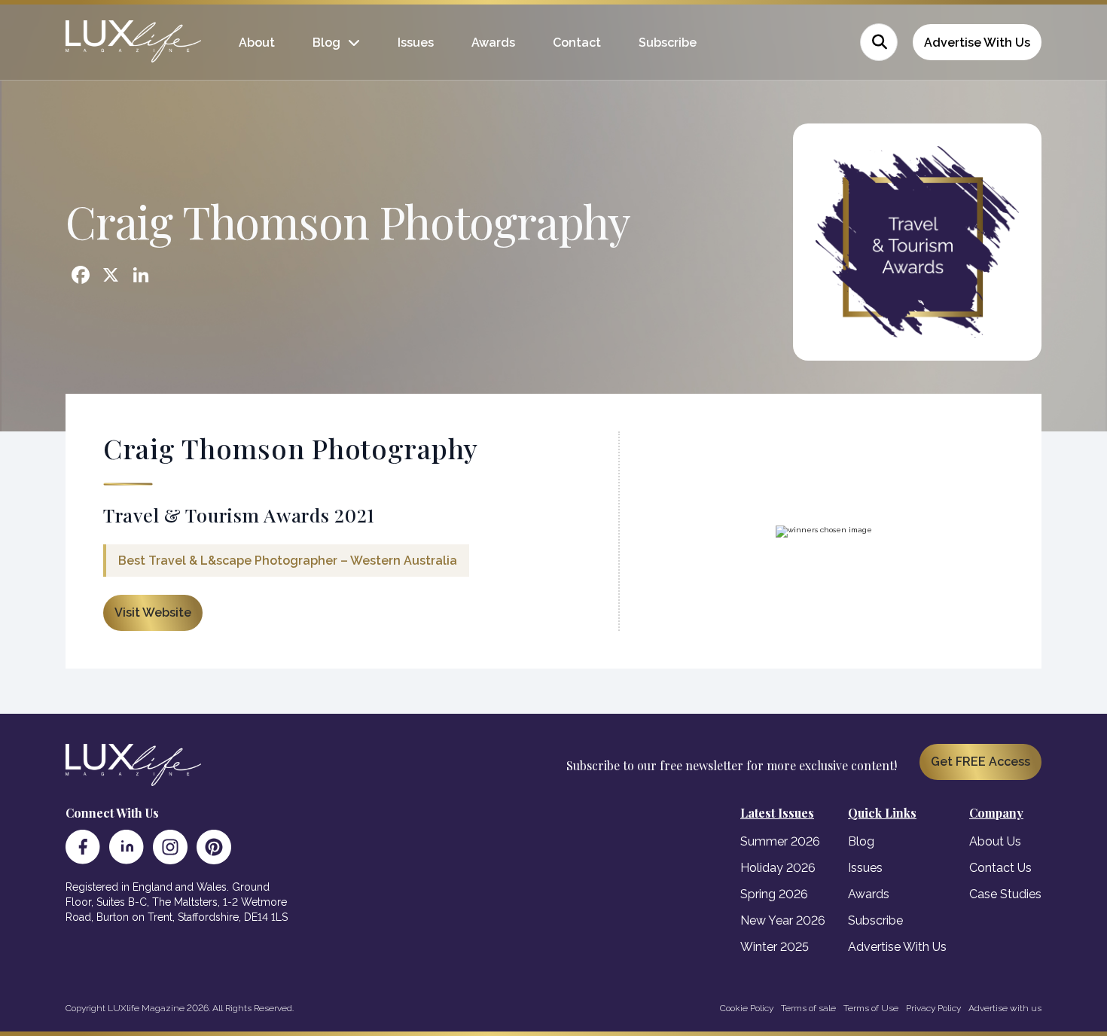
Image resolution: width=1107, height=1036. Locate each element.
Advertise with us (1004, 1008)
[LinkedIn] (126, 847)
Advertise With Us (977, 42)
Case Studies (1005, 894)
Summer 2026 (780, 841)
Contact (577, 42)
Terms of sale (808, 1008)
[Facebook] (83, 847)
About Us (995, 841)
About (257, 42)
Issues (416, 42)
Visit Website (152, 612)
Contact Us (1000, 868)
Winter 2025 (774, 947)
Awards (493, 42)
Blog (326, 42)
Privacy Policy (933, 1008)
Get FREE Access (980, 761)
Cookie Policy (746, 1008)
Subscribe (668, 42)
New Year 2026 (782, 920)
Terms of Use (870, 1008)
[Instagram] (170, 847)
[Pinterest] (214, 847)
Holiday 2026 (778, 868)
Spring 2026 (774, 894)
